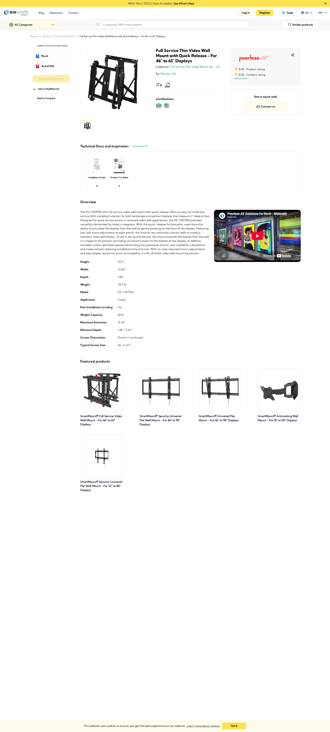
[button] (245, 13)
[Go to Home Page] (21, 12)
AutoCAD (47, 66)
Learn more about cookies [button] (203, 726)
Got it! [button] (234, 725)
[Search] (98, 24)
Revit (44, 56)
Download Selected (51, 78)
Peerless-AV (168, 73)
